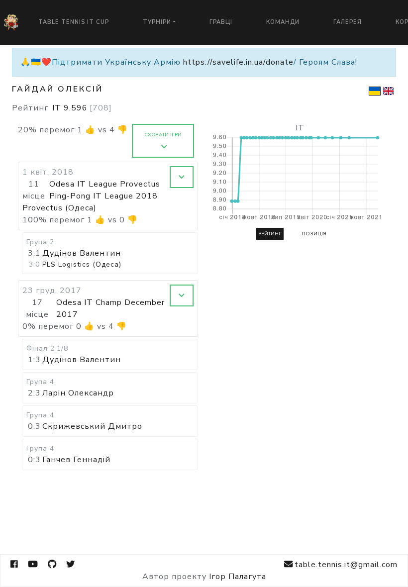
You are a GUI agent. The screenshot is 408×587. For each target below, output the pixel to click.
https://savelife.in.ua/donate (238, 62)
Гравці (220, 22)
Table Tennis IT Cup (73, 22)
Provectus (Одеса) (59, 207)
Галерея (347, 22)
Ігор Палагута (237, 576)
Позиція (314, 233)
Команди (283, 22)
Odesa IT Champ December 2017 (110, 308)
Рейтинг (270, 233)
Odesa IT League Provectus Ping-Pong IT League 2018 (104, 190)
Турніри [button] (157, 22)
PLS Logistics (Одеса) (81, 264)
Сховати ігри (163, 134)
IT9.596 (82, 107)
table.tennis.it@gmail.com (346, 564)
